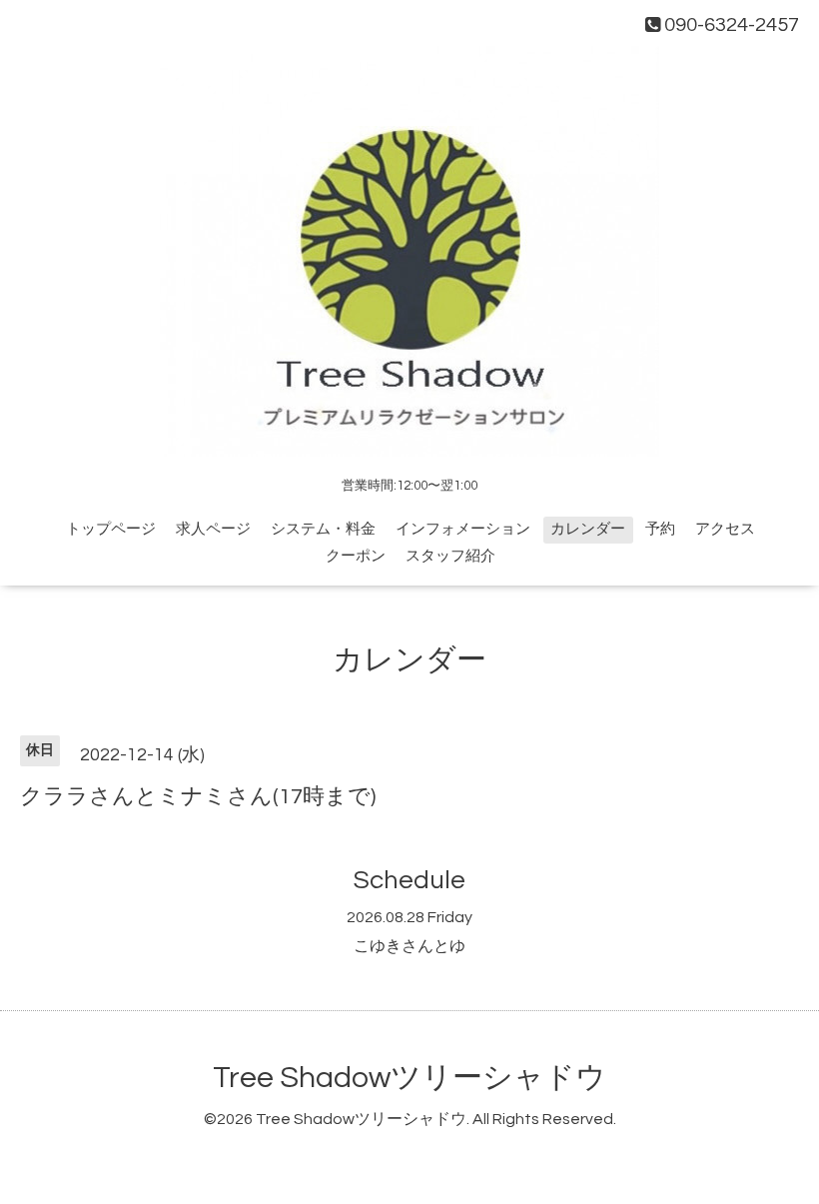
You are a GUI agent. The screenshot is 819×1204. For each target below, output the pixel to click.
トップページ (111, 529)
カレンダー (587, 529)
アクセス (725, 529)
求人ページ (213, 529)
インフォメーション (463, 529)
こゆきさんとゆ (409, 946)
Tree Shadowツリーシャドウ (409, 1077)
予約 (660, 529)
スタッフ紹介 (450, 556)
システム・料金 (323, 529)
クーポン (356, 556)
